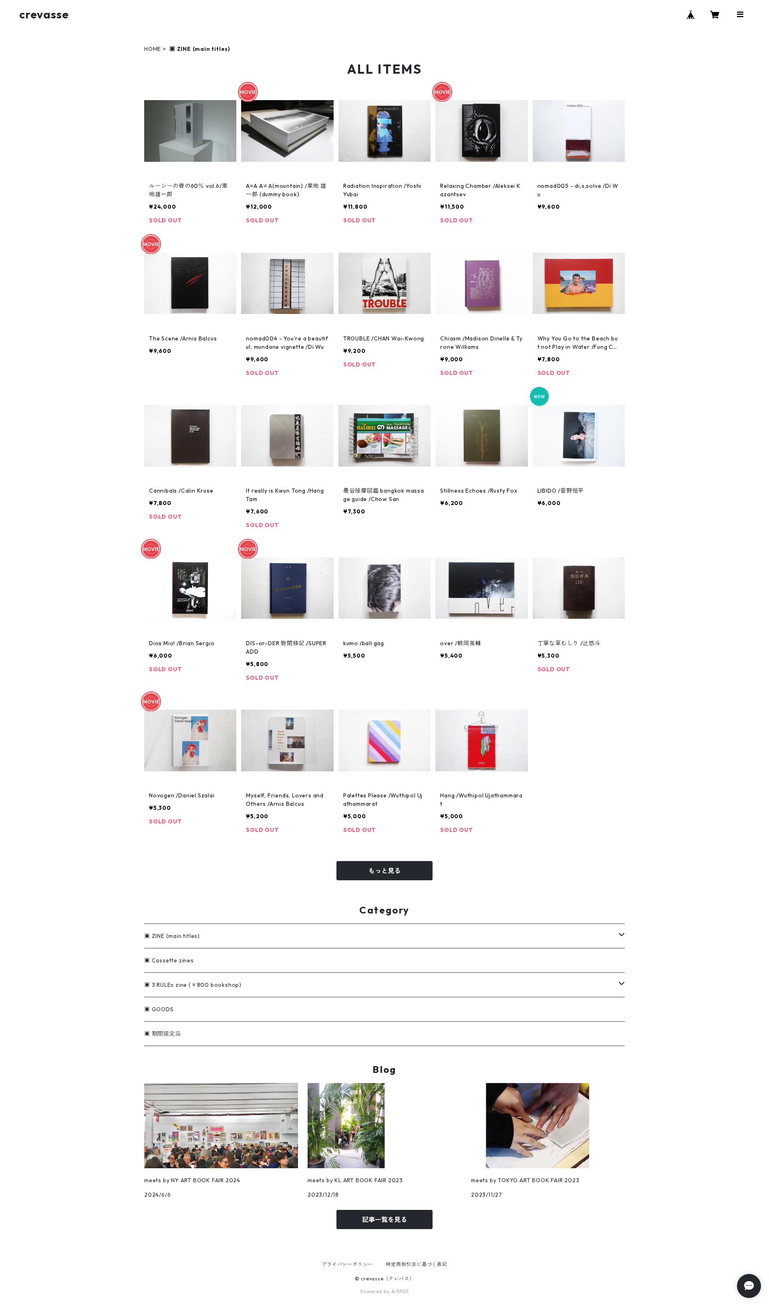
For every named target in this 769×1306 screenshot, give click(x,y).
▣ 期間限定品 (162, 1033)
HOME (152, 48)
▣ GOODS (159, 1009)
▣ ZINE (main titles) (172, 936)
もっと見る (384, 871)
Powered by (375, 1291)
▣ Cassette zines (169, 960)
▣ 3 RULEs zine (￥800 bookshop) (193, 984)
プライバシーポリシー (347, 1264)
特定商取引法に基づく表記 (416, 1264)
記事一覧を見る (384, 1219)
